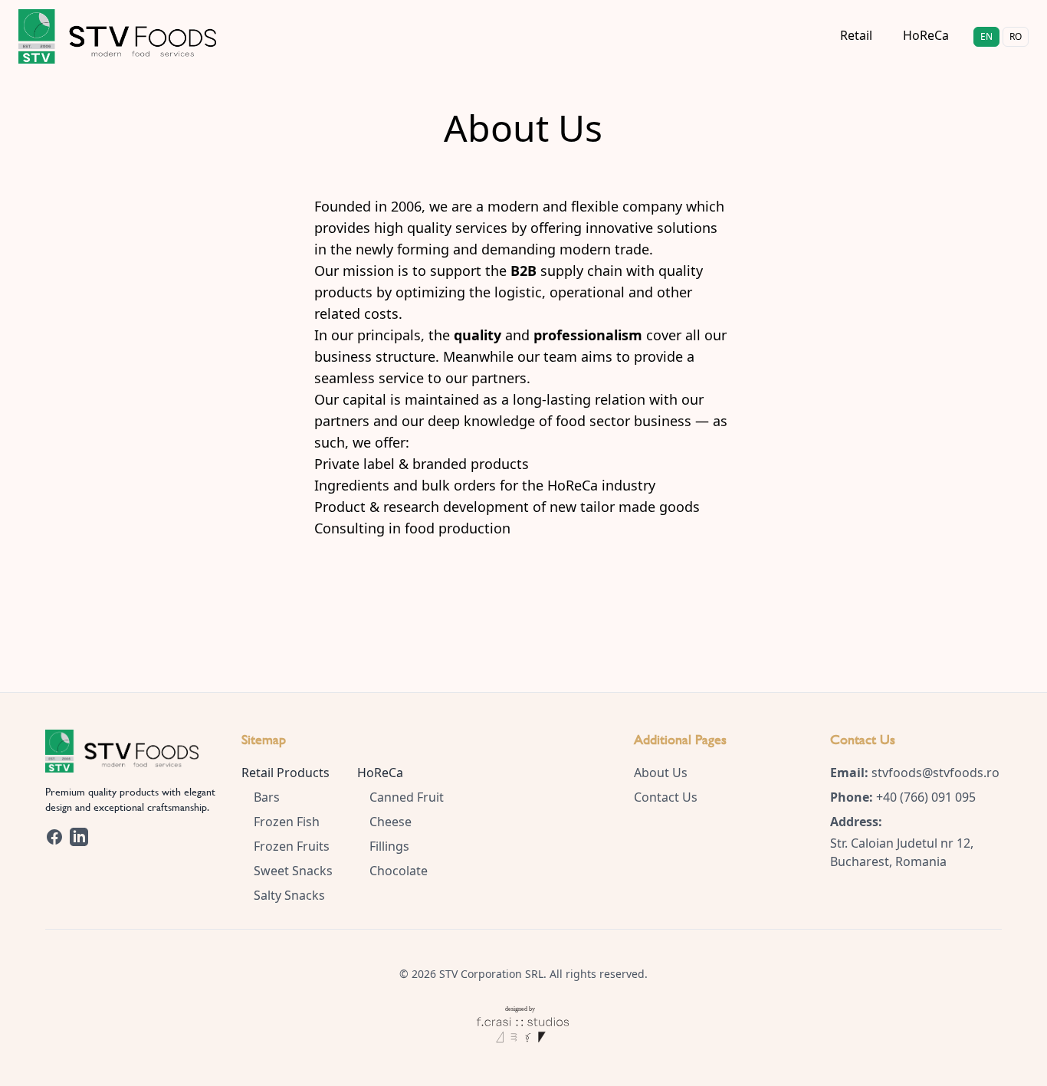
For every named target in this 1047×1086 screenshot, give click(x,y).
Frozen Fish (287, 821)
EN (986, 36)
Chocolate (398, 870)
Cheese (390, 821)
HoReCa (926, 35)
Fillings (389, 846)
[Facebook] (54, 837)
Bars (267, 797)
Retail (856, 35)
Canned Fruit (406, 797)
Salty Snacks (289, 895)
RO (1015, 36)
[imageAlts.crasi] (523, 1015)
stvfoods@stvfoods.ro (935, 772)
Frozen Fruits (292, 846)
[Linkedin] (79, 837)
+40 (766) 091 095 (926, 797)
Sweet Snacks (293, 870)
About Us (661, 772)
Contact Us (665, 797)
